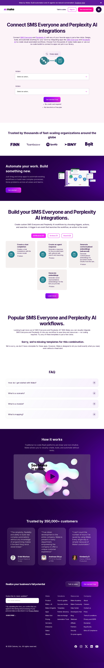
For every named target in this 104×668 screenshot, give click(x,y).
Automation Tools (63, 619)
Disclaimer (87, 623)
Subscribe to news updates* (17, 596)
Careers (86, 604)
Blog (72, 615)
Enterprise (48, 627)
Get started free (86, 9)
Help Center (75, 608)
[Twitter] (86, 646)
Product (48, 600)
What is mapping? (15, 414)
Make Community (76, 604)
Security (73, 630)
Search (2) (67, 235)
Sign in (72, 9)
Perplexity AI (41, 37)
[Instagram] (81, 646)
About (86, 600)
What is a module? (16, 404)
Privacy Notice (33, 611)
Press (86, 612)
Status (47, 630)
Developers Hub (76, 612)
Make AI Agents (50, 608)
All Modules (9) (38, 235)
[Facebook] (75, 646)
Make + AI (48, 604)
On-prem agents (76, 634)
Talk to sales (61, 9)
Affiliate (73, 623)
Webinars (74, 619)
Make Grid (48, 615)
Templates (60, 608)
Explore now (80, 3)
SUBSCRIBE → (11, 615)
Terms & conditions (90, 615)
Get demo (48, 623)
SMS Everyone (26, 37)
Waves (47, 634)
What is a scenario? (16, 393)
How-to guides (62, 600)
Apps (47, 612)
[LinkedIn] (91, 646)
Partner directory (63, 612)
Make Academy (76, 600)
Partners (73, 627)
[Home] (9, 9)
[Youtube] (96, 646)
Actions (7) (54, 235)
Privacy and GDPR (90, 619)
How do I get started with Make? (22, 383)
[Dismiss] (101, 3)
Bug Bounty (88, 627)
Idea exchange (62, 615)
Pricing (47, 619)
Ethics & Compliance (90, 630)
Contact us (87, 608)
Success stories (62, 604)
